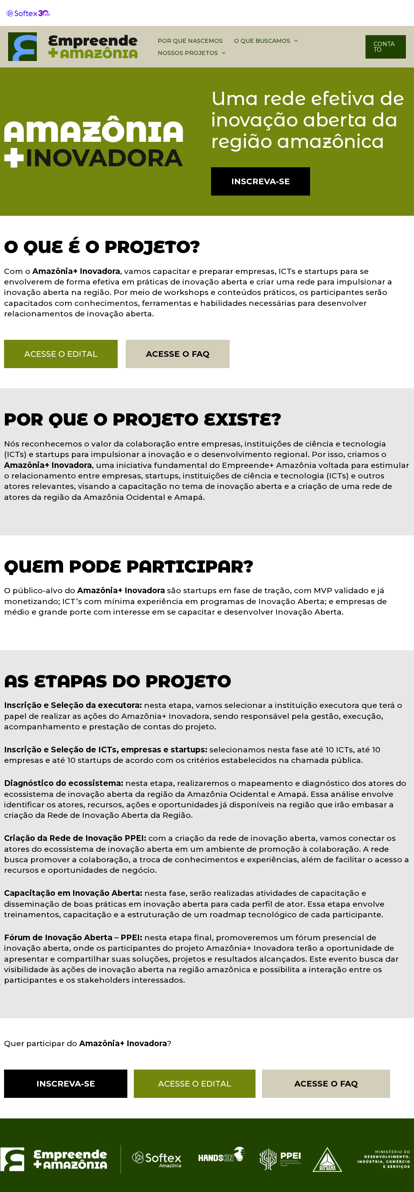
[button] (294, 41)
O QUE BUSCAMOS (262, 40)
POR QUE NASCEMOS (190, 40)
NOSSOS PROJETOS (188, 53)
